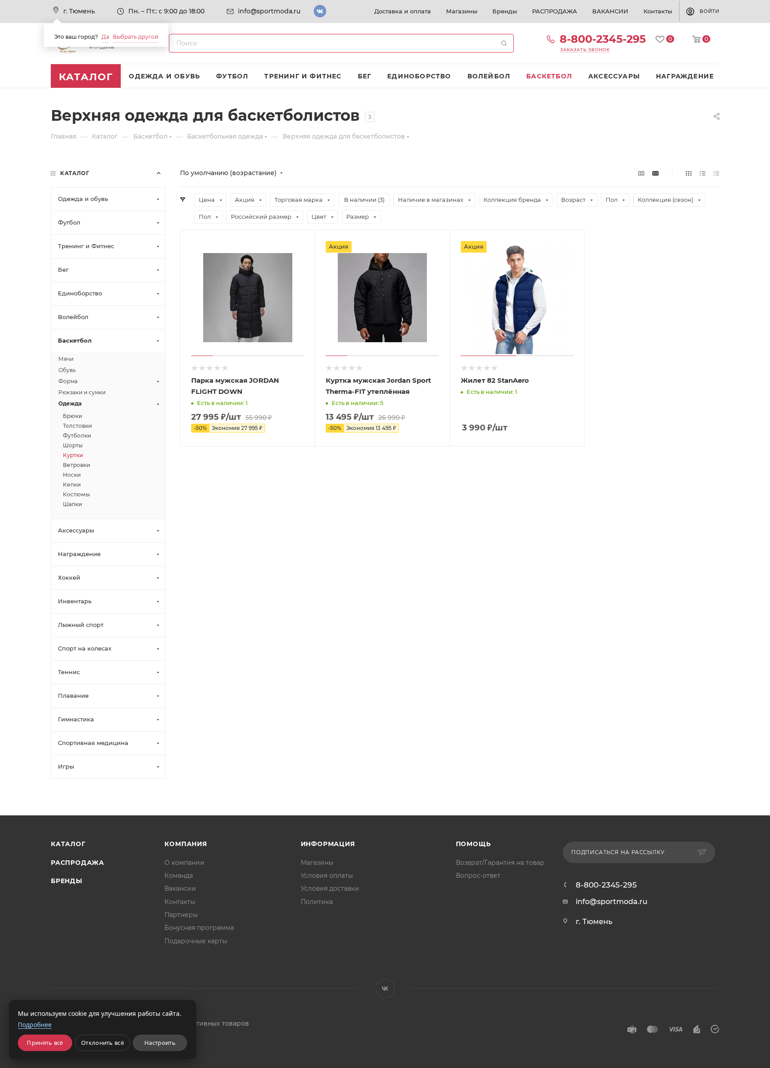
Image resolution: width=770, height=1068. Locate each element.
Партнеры (181, 914)
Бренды (66, 880)
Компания (185, 843)
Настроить (160, 1043)
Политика (317, 901)
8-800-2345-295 (603, 39)
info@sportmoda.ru (269, 11)
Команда (178, 875)
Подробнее (35, 1024)
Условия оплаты (327, 875)
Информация (328, 843)
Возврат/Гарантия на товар (500, 862)
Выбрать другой (135, 36)
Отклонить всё (102, 1043)
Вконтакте (320, 11)
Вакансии (180, 888)
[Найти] (504, 43)
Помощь (473, 843)
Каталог (68, 843)
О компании (184, 862)
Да (105, 36)
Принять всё (45, 1043)
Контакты (179, 901)
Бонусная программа (199, 927)
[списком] (702, 173)
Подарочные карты (195, 941)
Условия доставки (330, 888)
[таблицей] (716, 173)
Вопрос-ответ (478, 875)
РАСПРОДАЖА (77, 862)
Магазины (317, 862)
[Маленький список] (641, 173)
